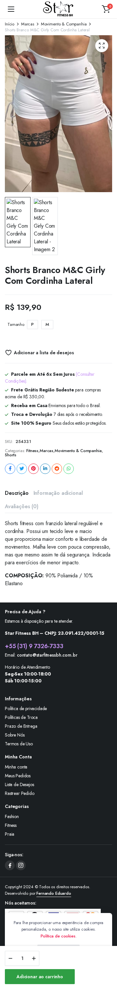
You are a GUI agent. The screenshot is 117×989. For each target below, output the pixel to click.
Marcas (27, 24)
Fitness (32, 451)
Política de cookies (58, 936)
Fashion (12, 816)
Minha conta (16, 767)
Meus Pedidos (18, 775)
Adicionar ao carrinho (40, 976)
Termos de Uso (19, 743)
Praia (9, 834)
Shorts (10, 455)
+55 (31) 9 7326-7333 (34, 646)
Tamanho (15, 324)
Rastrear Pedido (19, 793)
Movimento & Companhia (64, 24)
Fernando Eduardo (53, 893)
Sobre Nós (15, 735)
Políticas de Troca (21, 717)
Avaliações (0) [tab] (21, 506)
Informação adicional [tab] (58, 493)
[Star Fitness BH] (58, 9)
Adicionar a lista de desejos (44, 352)
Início (9, 24)
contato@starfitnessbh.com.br (47, 655)
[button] (106, 9)
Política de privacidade (26, 708)
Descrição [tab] (17, 493)
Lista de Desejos (19, 784)
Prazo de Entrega (21, 726)
